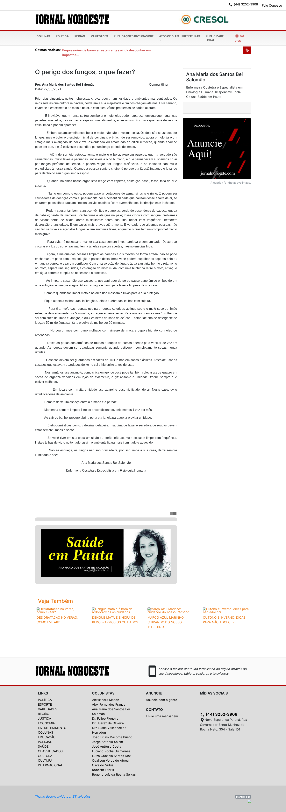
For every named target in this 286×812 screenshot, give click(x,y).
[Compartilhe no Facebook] (176, 86)
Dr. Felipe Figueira (105, 718)
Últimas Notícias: (48, 50)
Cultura (45, 756)
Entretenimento (52, 728)
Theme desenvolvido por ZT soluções (62, 796)
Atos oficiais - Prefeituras (179, 36)
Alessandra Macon (105, 700)
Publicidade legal (215, 38)
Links (43, 693)
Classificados (50, 751)
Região (80, 36)
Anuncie (154, 693)
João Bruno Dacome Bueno (112, 737)
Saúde (43, 746)
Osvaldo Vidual (103, 765)
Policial (45, 742)
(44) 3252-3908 (218, 714)
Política (62, 36)
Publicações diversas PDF (134, 36)
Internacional (50, 765)
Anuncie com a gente (161, 700)
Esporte (45, 704)
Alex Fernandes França (108, 704)
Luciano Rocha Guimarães (111, 751)
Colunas (43, 36)
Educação (46, 737)
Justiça (44, 718)
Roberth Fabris (103, 770)
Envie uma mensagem (162, 716)
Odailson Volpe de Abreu (110, 760)
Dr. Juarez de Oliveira (108, 723)
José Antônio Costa (106, 746)
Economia (46, 723)
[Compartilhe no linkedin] (172, 86)
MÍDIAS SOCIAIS (214, 693)
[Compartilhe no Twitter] (174, 86)
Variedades (99, 36)
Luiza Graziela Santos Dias (111, 756)
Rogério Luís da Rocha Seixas (114, 774)
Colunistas (103, 693)
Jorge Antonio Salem (107, 742)
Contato (154, 710)
